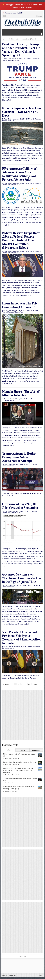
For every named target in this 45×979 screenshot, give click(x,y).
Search (39, 16)
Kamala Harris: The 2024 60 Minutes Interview (21, 393)
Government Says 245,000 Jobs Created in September (20, 505)
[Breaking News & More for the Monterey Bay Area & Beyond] (22, 22)
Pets (13, 120)
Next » (35, 684)
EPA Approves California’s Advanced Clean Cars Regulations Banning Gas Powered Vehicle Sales (20, 174)
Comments (36, 750)
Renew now (37, 5)
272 (29, 684)
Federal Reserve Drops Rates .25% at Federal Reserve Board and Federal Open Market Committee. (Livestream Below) (21, 240)
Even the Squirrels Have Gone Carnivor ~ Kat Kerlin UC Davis (22, 111)
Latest (9, 750)
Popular (22, 750)
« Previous (6, 684)
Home (4, 39)
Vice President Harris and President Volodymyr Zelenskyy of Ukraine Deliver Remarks (21, 637)
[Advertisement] (22, 715)
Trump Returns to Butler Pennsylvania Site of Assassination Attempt (19, 457)
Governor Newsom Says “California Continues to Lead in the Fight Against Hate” (22, 578)
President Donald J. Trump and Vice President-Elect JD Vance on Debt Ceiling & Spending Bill (21, 49)
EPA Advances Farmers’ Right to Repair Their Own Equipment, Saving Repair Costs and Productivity (18, 770)
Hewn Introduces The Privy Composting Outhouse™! (20, 305)
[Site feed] (4, 16)
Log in (40, 975)
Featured (4, 60)
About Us (22, 956)
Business (37, 59)
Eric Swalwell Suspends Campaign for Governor (19, 762)
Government (12, 60)
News (18, 60)
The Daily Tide (11, 975)
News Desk (8, 758)
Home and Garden (13, 312)
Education (38, 119)
